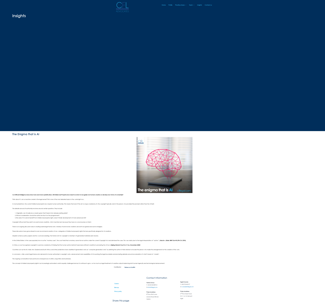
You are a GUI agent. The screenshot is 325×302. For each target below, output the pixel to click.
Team (191, 5)
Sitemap (116, 287)
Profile (170, 5)
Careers (116, 283)
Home (164, 5)
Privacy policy (118, 291)
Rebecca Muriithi (130, 267)
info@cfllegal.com (152, 287)
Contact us (208, 5)
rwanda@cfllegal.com (187, 287)
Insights (199, 5)
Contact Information (156, 277)
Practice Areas (180, 5)
